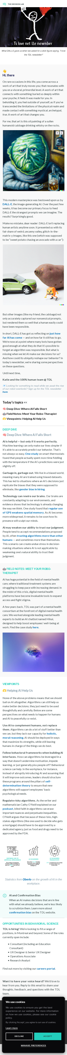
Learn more (12, 1028)
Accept (47, 1036)
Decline (19, 1036)
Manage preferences (33, 1045)
